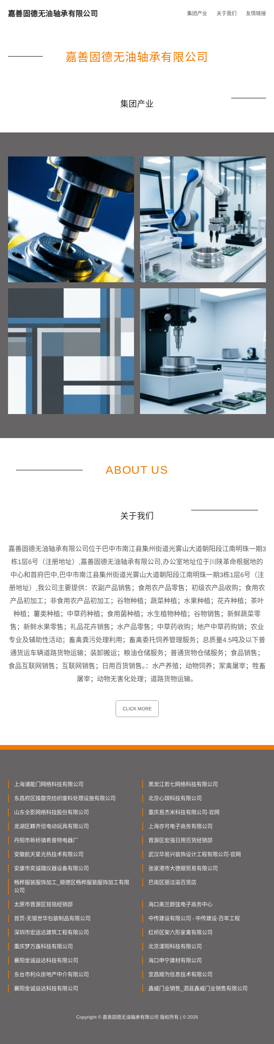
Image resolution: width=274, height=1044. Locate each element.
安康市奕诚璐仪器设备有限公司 (51, 868)
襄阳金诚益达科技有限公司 (46, 960)
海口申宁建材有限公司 (175, 960)
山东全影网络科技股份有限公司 (51, 812)
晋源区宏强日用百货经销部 (180, 840)
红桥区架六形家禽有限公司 (180, 932)
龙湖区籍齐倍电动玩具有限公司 (51, 826)
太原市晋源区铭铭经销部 (43, 904)
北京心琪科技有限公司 (175, 798)
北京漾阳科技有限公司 (175, 946)
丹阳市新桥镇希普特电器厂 (46, 840)
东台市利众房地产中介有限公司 (51, 974)
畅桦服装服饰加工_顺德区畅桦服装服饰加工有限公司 (71, 886)
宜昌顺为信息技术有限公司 (180, 974)
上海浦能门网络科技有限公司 (49, 784)
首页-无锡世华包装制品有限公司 (52, 918)
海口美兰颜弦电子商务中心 (180, 904)
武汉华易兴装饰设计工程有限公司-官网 (194, 854)
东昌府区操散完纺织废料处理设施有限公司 (65, 798)
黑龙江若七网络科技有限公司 (183, 784)
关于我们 (227, 13)
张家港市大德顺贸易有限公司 (183, 868)
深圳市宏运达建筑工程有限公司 (51, 932)
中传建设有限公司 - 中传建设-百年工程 (194, 918)
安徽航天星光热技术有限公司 (49, 854)
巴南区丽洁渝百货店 (172, 882)
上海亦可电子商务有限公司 (180, 826)
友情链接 (256, 13)
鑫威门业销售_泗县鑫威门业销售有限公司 (198, 988)
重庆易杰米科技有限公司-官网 (184, 812)
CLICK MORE (137, 708)
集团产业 (197, 13)
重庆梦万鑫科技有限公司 (43, 946)
